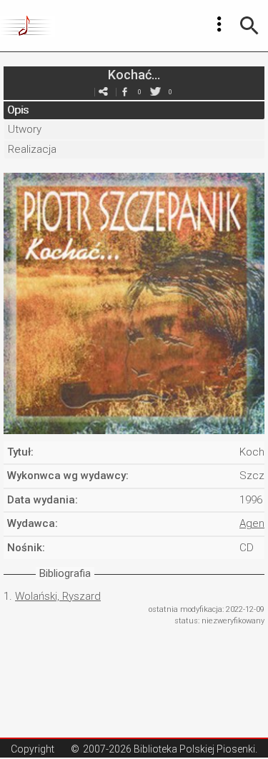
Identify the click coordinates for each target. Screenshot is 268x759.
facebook (125, 92)
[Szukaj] (249, 25)
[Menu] (219, 24)
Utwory (24, 129)
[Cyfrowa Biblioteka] (27, 26)
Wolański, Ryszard (58, 596)
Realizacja (32, 149)
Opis (18, 110)
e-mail (103, 92)
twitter (156, 92)
